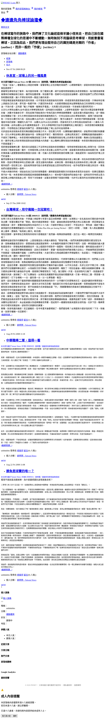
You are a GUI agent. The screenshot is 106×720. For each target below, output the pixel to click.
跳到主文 (5, 27)
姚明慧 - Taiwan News (26, 194)
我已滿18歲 (6, 716)
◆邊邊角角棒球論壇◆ (21, 20)
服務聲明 (77, 685)
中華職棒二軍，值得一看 (23, 340)
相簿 (8, 58)
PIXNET (34, 685)
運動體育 (22, 53)
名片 (8, 65)
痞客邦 (20, 189)
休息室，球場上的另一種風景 (26, 75)
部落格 (9, 62)
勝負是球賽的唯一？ (20, 471)
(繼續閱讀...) (6, 184)
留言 (26, 189)
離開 (15, 716)
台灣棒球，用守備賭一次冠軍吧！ (29, 209)
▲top (3, 199)
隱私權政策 (67, 685)
